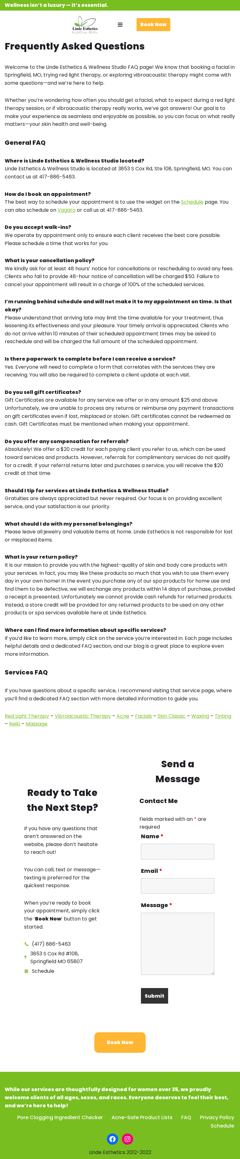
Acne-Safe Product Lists (142, 1117)
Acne (123, 716)
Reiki (15, 723)
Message (156, 905)
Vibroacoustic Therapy (83, 716)
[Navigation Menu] (120, 25)
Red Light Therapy (27, 716)
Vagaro (67, 210)
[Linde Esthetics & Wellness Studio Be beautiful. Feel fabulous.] (85, 25)
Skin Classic (172, 716)
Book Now (153, 24)
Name (152, 836)
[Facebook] (112, 1139)
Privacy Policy (217, 1117)
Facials (143, 716)
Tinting (223, 716)
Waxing (200, 716)
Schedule (192, 202)
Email (151, 871)
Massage (37, 723)
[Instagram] (127, 1139)
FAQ (186, 1117)
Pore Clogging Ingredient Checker (60, 1117)
